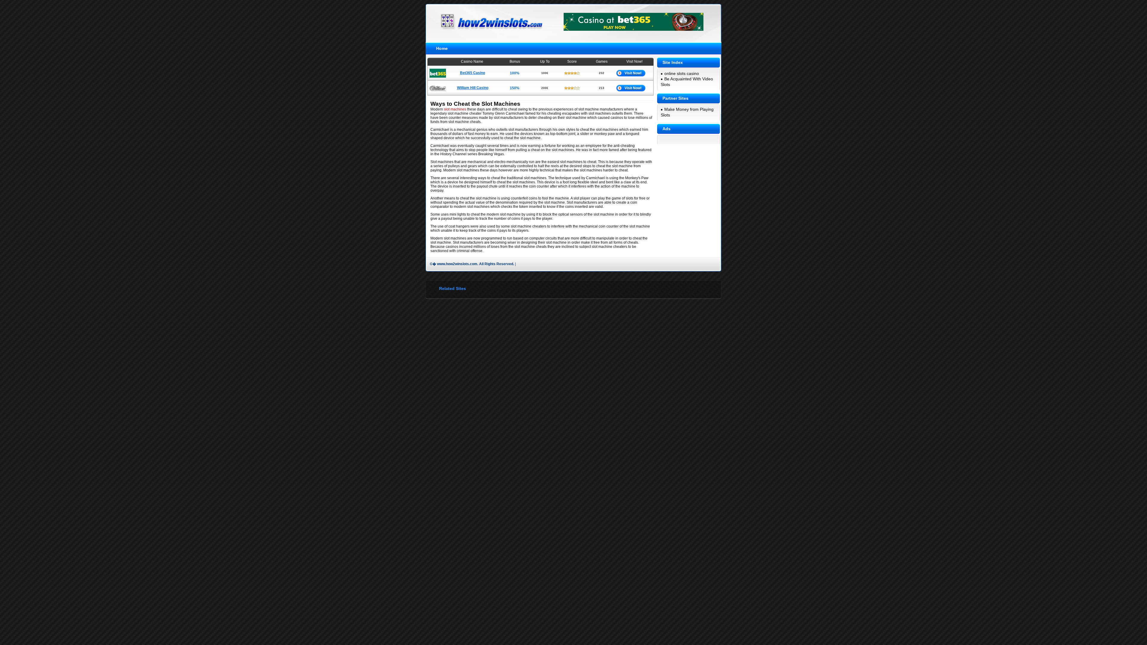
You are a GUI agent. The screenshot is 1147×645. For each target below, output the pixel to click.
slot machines (455, 109)
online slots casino (681, 73)
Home (442, 48)
